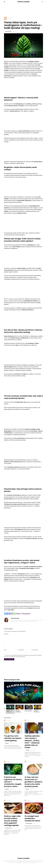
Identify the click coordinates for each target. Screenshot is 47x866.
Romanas (7, 743)
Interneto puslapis (35, 649)
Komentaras (6, 633)
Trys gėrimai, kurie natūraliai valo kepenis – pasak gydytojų (12, 738)
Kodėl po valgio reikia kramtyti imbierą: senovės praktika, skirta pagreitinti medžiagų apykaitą (12, 820)
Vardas (5, 649)
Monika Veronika (8, 31)
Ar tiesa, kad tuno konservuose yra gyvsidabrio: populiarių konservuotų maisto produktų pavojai (33, 782)
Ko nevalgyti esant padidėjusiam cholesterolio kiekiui (32, 818)
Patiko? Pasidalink (23, 614)
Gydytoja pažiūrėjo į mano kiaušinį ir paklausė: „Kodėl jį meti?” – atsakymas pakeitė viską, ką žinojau (32, 742)
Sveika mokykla (23, 2)
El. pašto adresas (21, 649)
